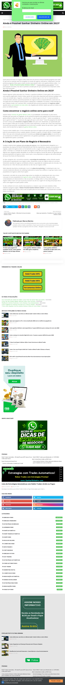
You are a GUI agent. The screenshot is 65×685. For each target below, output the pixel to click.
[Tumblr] (4, 206)
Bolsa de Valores (31, 540)
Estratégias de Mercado (31, 524)
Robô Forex (31, 537)
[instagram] (48, 504)
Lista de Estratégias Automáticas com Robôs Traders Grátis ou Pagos (28, 484)
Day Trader (31, 566)
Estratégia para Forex (31, 583)
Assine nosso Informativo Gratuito (42, 676)
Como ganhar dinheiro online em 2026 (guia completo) (32, 248)
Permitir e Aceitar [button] (56, 680)
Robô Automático (31, 530)
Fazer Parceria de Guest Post (9, 461)
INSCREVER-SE (44, 17)
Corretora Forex (31, 543)
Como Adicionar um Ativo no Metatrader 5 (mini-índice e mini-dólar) (28, 313)
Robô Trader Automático (31, 534)
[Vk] (29, 206)
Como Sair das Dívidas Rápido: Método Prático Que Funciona (18, 301)
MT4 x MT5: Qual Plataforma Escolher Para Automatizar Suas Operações (29, 356)
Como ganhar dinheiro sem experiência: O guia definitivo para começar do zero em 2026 (34, 328)
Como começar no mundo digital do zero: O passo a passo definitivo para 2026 (31, 335)
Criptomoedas (31, 550)
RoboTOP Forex (31, 589)
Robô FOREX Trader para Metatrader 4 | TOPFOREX (46, 457)
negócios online (27, 177)
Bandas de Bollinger (31, 579)
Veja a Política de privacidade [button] (10, 682)
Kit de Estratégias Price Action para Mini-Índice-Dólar (46, 674)
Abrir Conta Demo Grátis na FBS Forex (41, 459)
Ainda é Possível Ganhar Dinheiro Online (22, 85)
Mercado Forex (31, 517)
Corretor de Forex (31, 573)
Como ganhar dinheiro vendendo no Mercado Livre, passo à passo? (52, 249)
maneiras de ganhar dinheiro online (21, 114)
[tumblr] (48, 501)
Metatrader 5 (31, 547)
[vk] (17, 508)
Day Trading (31, 557)
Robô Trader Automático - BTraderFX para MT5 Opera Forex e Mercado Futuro (17, 457)
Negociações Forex (31, 586)
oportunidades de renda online (19, 105)
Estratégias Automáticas (31, 560)
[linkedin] (48, 508)
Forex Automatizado (31, 563)
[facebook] (17, 497)
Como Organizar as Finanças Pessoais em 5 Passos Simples (18, 304)
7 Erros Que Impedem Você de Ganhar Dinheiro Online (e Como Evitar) (21, 306)
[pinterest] (17, 504)
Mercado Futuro (31, 553)
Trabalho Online (54, 202)
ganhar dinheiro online (30, 127)
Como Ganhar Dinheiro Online (14, 202)
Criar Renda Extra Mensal (28, 202)
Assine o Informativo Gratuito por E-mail (13, 463)
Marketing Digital (31, 570)
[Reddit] (35, 206)
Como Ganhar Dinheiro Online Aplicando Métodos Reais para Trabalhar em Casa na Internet (47, 462)
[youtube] (17, 501)
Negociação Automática (31, 576)
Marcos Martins (8, 27)
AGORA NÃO (29, 17)
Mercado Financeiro (31, 520)
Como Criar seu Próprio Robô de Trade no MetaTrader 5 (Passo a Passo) (29, 349)
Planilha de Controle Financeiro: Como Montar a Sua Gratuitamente (20, 303)
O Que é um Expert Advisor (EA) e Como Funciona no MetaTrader (27, 342)
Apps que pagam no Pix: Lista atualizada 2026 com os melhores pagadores (30, 321)
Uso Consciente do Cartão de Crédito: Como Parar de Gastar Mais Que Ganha (23, 300)
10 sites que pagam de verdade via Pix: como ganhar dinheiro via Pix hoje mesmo (12, 249)
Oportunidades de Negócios (42, 202)
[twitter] (48, 497)
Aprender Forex (31, 527)
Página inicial (6, 19)
